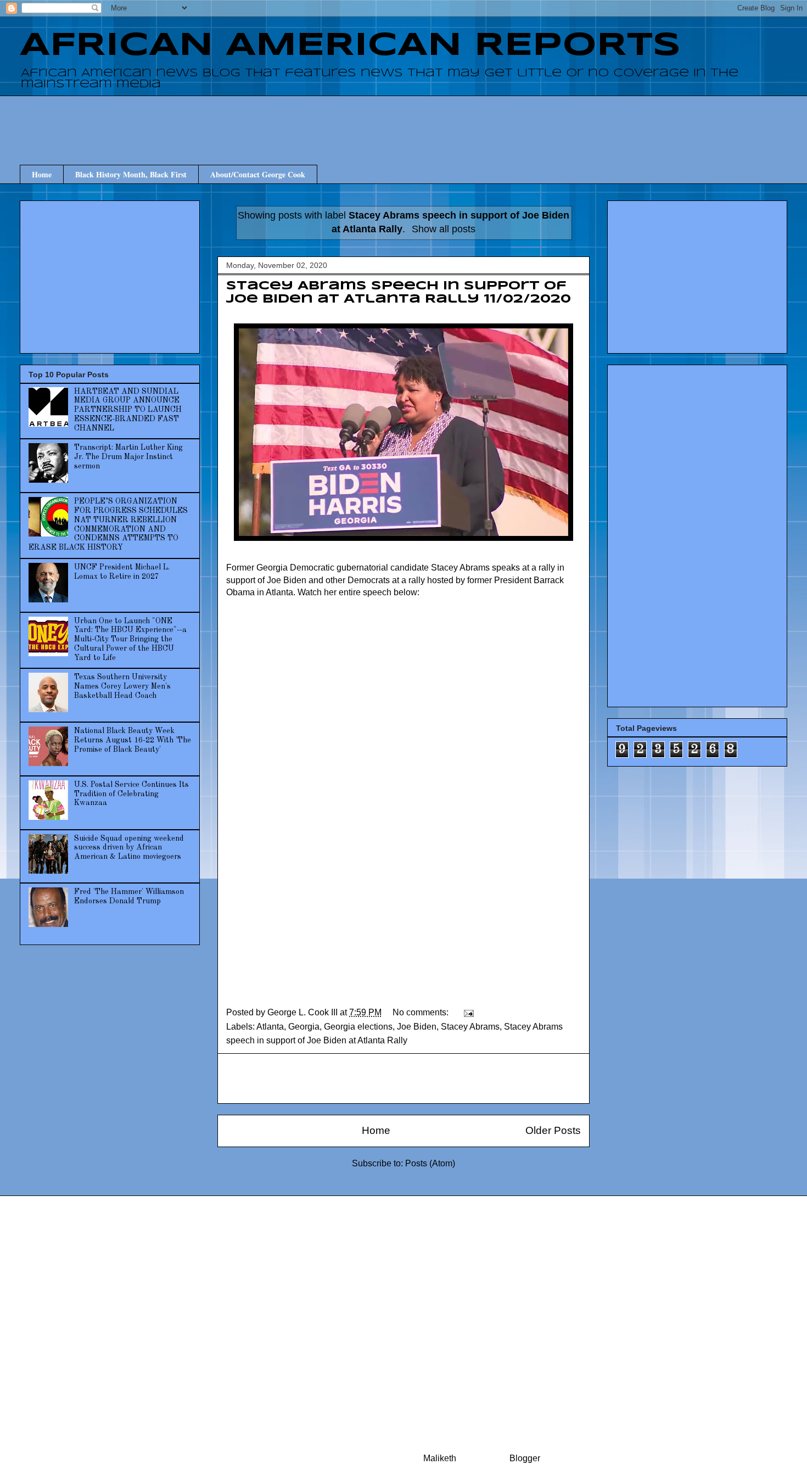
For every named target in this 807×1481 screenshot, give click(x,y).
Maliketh (439, 1458)
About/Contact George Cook (257, 174)
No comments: (422, 1012)
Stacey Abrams (470, 1026)
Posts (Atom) (430, 1163)
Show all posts (443, 228)
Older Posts (553, 1130)
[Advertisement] (403, 120)
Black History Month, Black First (131, 174)
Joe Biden (416, 1026)
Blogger (524, 1458)
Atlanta (270, 1026)
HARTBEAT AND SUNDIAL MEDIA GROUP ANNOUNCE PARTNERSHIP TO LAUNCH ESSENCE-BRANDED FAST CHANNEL (128, 410)
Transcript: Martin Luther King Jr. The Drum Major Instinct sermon (128, 457)
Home (42, 174)
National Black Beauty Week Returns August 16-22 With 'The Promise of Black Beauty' (132, 740)
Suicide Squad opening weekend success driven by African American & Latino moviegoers (129, 848)
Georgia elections (358, 1026)
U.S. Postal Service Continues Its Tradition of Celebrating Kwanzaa (131, 794)
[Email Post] (467, 1012)
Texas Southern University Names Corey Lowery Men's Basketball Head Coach (122, 686)
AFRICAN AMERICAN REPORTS (350, 46)
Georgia (304, 1026)
